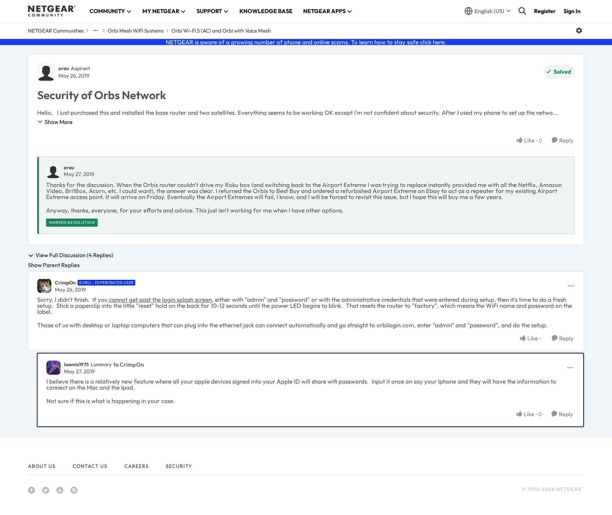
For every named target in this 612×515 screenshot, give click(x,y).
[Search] (522, 11)
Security (179, 466)
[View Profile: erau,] (53, 171)
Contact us (90, 466)
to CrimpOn (128, 364)
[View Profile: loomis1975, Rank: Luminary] (53, 368)
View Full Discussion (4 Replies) (74, 255)
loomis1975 (76, 364)
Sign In (571, 11)
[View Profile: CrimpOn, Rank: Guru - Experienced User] (44, 286)
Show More (59, 122)
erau (63, 68)
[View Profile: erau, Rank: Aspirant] (46, 72)
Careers (136, 466)
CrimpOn (65, 282)
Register (545, 11)
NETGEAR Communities (56, 30)
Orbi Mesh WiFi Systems (136, 30)
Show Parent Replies (54, 265)
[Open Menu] (579, 30)
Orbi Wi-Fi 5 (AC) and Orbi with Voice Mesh (221, 30)
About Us (42, 466)
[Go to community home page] (51, 11)
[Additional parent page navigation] (95, 30)
